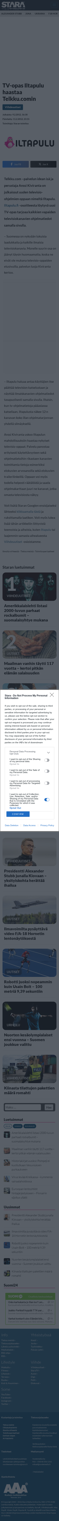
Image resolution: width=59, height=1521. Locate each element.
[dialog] (29, 760)
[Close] (53, 696)
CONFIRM (18, 814)
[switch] (46, 760)
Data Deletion (11, 825)
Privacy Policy (47, 825)
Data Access (29, 825)
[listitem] (29, 752)
